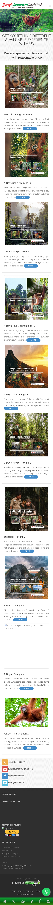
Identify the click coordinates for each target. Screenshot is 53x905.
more (29, 129)
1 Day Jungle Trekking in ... (19, 183)
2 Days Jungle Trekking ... (18, 251)
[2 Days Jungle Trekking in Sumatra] (26, 214)
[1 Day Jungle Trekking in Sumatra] (26, 146)
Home (13, 891)
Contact (30, 891)
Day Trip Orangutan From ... (19, 114)
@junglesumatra (16, 775)
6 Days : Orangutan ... (16, 605)
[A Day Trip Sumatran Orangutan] (26, 714)
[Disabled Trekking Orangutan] (26, 510)
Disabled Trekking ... (15, 537)
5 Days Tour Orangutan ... (18, 394)
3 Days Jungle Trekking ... (18, 462)
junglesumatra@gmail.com (20, 768)
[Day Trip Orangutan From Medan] (26, 88)
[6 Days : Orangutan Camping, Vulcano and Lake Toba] (26, 568)
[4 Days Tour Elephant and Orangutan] (26, 299)
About (21, 891)
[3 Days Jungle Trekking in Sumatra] (26, 426)
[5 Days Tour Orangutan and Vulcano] (26, 357)
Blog (38, 891)
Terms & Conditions (25, 894)
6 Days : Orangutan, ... (16, 674)
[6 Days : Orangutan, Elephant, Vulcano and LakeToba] (26, 637)
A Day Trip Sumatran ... (16, 733)
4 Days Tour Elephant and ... (19, 326)
